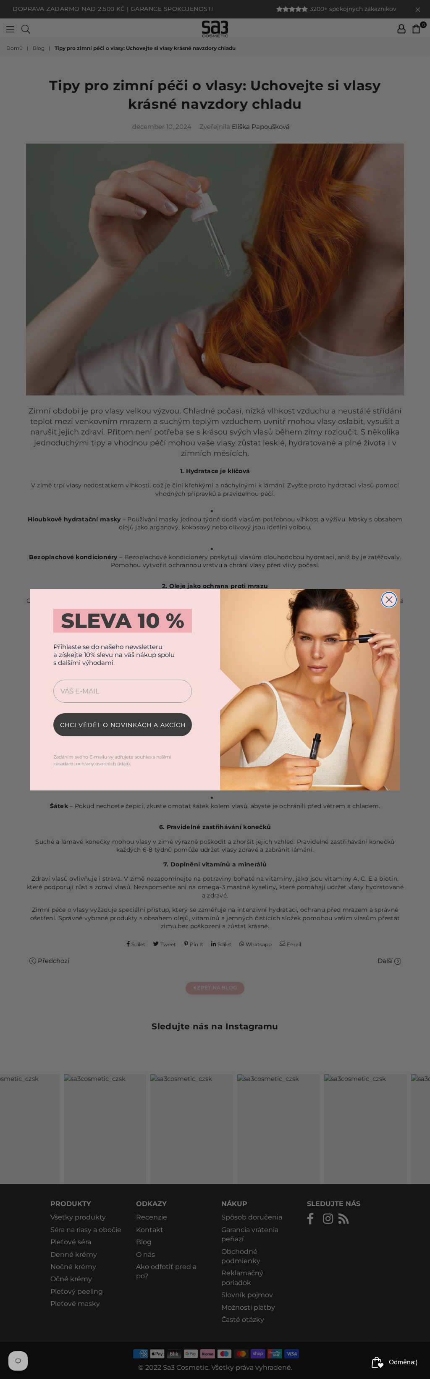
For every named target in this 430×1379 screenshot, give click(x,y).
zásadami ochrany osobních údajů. (92, 764)
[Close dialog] (389, 599)
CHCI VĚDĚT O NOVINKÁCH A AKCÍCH (123, 725)
